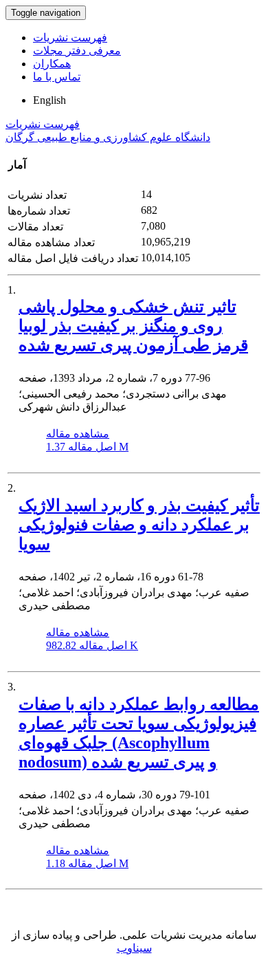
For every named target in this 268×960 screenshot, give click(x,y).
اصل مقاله (87, 446)
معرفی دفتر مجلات (77, 50)
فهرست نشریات (70, 37)
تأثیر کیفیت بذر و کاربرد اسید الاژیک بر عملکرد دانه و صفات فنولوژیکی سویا (139, 525)
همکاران (52, 63)
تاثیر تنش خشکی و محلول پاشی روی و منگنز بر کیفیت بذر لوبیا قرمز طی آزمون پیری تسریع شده (133, 326)
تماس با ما (56, 77)
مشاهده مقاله (77, 433)
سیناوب (134, 948)
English (49, 100)
